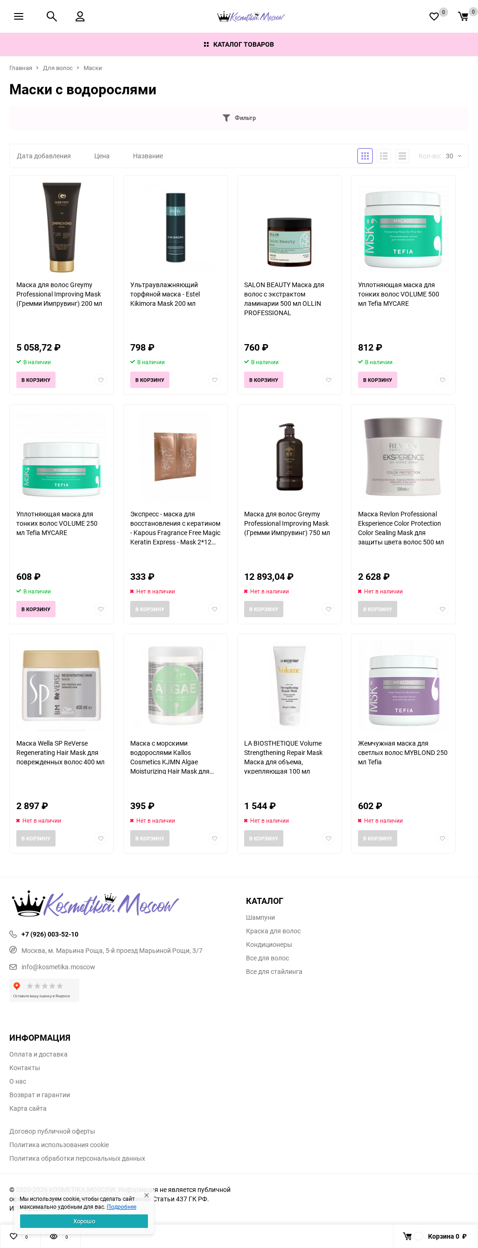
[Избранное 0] (434, 16)
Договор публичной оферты (52, 1131)
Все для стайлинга (274, 971)
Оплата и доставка (38, 1054)
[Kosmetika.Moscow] (120, 904)
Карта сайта (28, 1108)
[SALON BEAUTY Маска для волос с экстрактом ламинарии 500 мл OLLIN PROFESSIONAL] (289, 227)
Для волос (58, 67)
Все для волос (267, 958)
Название (148, 155)
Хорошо (84, 1221)
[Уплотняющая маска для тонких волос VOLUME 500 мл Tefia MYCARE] (403, 227)
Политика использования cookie (59, 1145)
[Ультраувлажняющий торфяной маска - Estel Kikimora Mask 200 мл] (175, 227)
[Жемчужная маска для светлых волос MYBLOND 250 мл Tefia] (403, 686)
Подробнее (121, 1206)
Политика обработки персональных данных (77, 1158)
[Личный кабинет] (80, 16)
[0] (463, 16)
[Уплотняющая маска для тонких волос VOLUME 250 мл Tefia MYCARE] (61, 456)
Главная (20, 67)
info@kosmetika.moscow (58, 966)
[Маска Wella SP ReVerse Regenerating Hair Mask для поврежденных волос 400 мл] (61, 686)
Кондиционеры (269, 944)
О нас (17, 1081)
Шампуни (260, 917)
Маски (93, 67)
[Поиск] (52, 16)
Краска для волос (273, 931)
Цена (102, 155)
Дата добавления (44, 155)
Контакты (24, 1068)
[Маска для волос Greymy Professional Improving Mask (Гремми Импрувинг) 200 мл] (61, 227)
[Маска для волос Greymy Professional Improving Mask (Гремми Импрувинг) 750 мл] (289, 456)
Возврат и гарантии (39, 1095)
